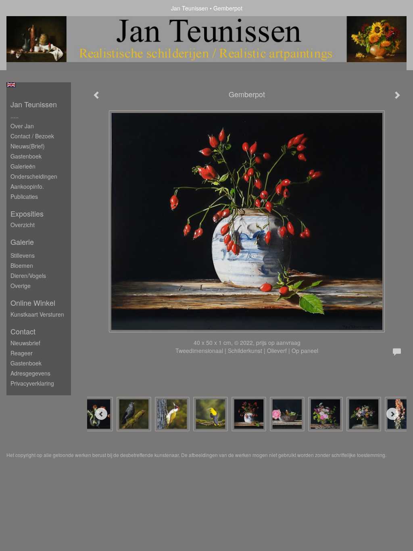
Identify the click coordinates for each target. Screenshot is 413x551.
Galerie (22, 242)
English (11, 84)
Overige (20, 286)
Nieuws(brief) (27, 146)
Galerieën (22, 166)
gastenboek (26, 363)
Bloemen (21, 265)
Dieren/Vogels (28, 275)
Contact (22, 331)
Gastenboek (26, 156)
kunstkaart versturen (37, 314)
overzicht (22, 225)
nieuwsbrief (25, 343)
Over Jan (22, 126)
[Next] (392, 414)
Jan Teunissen (189, 8)
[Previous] (101, 414)
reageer (21, 353)
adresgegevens (30, 373)
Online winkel (32, 303)
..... (14, 116)
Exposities (27, 214)
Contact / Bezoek (32, 136)
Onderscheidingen (33, 176)
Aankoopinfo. (27, 186)
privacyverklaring (32, 383)
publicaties (24, 196)
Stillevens (22, 255)
